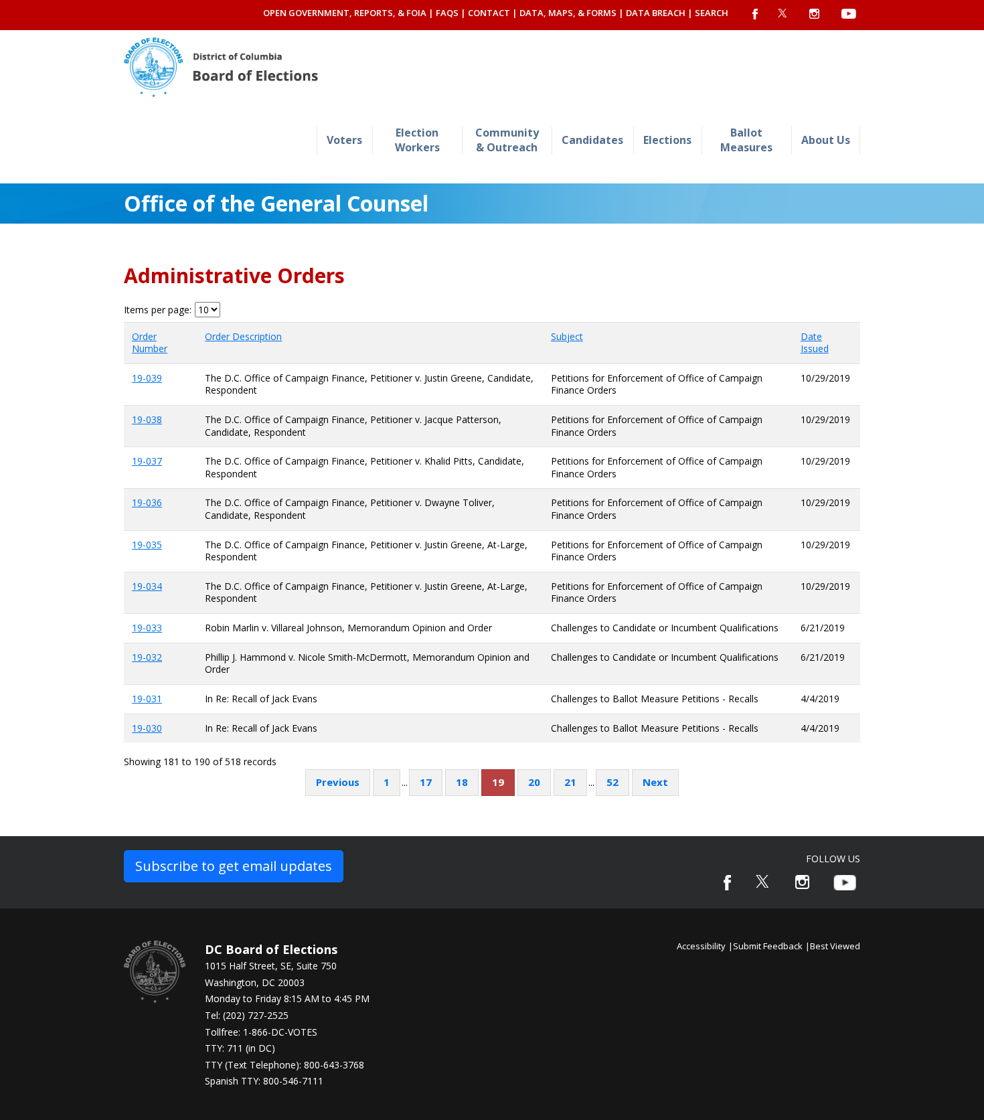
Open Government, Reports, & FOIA (344, 13)
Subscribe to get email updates (233, 866)
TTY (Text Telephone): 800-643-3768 (284, 1064)
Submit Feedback (768, 946)
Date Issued (815, 342)
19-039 (147, 378)
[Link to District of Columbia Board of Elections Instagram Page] (802, 882)
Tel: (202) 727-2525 (247, 1015)
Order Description (243, 336)
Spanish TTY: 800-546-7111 (264, 1080)
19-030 (147, 728)
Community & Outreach (507, 139)
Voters (344, 140)
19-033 (147, 627)
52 (612, 782)
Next (655, 782)
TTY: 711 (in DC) (240, 1048)
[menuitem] (344, 140)
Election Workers (417, 139)
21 (570, 782)
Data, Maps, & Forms (568, 13)
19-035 (147, 544)
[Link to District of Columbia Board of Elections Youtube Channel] (844, 882)
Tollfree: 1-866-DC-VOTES (261, 1032)
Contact (489, 13)
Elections (667, 140)
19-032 (147, 657)
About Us (825, 140)
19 (498, 782)
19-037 (147, 461)
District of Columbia (221, 67)
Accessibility (701, 946)
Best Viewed (835, 946)
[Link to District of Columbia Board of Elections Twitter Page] (763, 881)
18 (462, 782)
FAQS (447, 13)
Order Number (149, 342)
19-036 (147, 502)
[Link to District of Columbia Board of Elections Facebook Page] (727, 882)
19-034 (147, 586)
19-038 (147, 419)
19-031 (147, 698)
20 (534, 782)
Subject (567, 336)
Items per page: (157, 310)
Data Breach (655, 13)
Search (711, 13)
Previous (337, 782)
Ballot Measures (746, 139)
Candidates (592, 140)
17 (426, 782)
